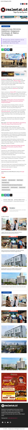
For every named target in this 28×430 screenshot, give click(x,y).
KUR (20, 81)
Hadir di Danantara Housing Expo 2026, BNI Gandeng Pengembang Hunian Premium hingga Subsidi (12, 251)
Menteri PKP (13, 92)
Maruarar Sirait (17, 80)
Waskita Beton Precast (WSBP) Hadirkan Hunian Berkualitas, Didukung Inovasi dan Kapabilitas (11, 269)
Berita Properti (20, 180)
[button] (14, 23)
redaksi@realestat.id (12, 418)
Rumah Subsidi (6, 26)
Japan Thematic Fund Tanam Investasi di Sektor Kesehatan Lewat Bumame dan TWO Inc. (11, 233)
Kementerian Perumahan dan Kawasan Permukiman (12, 184)
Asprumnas (15, 88)
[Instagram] (26, 4)
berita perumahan (12, 180)
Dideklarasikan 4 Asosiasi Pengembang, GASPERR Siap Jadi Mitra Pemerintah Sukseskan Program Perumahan (12, 101)
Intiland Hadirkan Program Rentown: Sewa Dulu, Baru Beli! (13, 286)
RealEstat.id (4, 79)
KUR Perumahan (14, 187)
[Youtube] (24, 4)
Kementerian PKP (5, 187)
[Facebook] (21, 4)
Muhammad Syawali (5, 111)
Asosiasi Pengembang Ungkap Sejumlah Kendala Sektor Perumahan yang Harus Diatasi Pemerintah (13, 147)
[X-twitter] (23, 4)
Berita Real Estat (5, 182)
